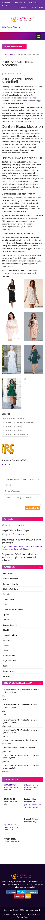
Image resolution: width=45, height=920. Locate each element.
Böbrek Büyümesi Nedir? (33, 884)
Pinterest (20, 896)
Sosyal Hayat (8, 671)
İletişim (4, 5)
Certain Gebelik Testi (34, 881)
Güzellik (6, 630)
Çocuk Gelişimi (9, 599)
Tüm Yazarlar (33, 3)
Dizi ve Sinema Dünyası (13, 609)
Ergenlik (6, 614)
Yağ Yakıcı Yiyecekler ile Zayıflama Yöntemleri (21, 541)
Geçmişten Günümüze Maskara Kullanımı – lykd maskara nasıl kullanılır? (20, 557)
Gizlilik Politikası (19, 3)
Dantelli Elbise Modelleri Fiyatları (15, 435)
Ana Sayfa (9, 54)
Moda (7, 46)
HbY (3, 456)
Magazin (6, 645)
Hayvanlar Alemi (10, 635)
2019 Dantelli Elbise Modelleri (13, 418)
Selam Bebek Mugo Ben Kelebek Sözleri (20, 740)
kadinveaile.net (29, 98)
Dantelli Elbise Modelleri (12, 427)
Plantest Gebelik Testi (12, 884)
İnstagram (33, 892)
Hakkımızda (6, 3)
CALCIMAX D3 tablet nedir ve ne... (10, 801)
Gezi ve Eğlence (10, 625)
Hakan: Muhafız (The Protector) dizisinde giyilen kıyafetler (21, 690)
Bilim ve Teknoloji (10, 578)
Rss (41, 7)
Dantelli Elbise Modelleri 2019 (13, 431)
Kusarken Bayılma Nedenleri (23, 887)
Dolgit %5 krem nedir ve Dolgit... (31, 820)
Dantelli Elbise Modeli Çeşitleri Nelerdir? (18, 422)
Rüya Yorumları (9, 660)
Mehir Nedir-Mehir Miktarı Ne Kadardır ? (19, 747)
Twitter (33, 7)
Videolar (6, 676)
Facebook (23, 7)
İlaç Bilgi (6, 640)
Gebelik (6, 619)
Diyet (5, 604)
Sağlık (5, 666)
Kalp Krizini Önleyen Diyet (16, 530)
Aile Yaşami (8, 573)
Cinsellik (6, 594)
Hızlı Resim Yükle (34, 914)
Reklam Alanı (9, 914)
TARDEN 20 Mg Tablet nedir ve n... (12, 840)
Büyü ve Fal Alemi (10, 589)
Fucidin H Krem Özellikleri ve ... (30, 800)
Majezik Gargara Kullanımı (13, 881)
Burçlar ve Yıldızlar (11, 584)
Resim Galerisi (17, 46)
